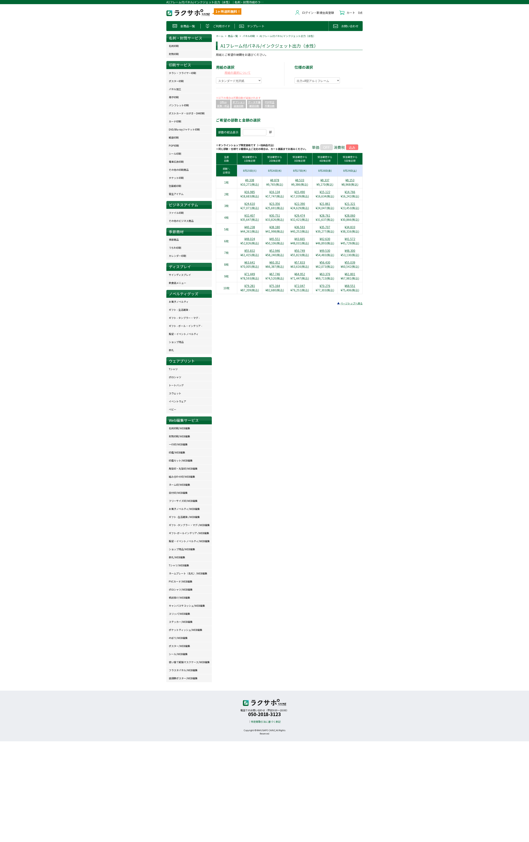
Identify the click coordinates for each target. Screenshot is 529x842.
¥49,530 (325, 251)
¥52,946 (274, 251)
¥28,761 (325, 215)
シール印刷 (175, 153)
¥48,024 (249, 239)
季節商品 (174, 239)
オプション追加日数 (238, 104)
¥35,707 (325, 227)
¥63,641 (249, 262)
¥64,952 (299, 274)
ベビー (172, 409)
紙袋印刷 (174, 137)
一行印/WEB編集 (178, 444)
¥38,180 (274, 227)
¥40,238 (249, 227)
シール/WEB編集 (178, 654)
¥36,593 (299, 227)
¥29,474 (299, 215)
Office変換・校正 (223, 104)
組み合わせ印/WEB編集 (182, 476)
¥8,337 (324, 180)
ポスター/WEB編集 (179, 646)
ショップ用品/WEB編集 (182, 549)
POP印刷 (174, 145)
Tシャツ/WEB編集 (179, 565)
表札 (171, 350)
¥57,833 (299, 262)
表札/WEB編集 (177, 557)
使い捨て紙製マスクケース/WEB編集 (189, 662)
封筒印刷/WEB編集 (179, 436)
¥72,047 (299, 286)
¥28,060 (350, 215)
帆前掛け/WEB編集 (179, 597)
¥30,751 (274, 215)
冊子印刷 (174, 97)
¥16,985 (249, 192)
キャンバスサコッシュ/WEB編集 (187, 605)
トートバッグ (176, 385)
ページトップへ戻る (351, 303)
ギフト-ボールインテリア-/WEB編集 (189, 533)
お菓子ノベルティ (178, 301)
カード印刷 (175, 121)
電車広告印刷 (176, 161)
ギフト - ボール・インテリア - (185, 326)
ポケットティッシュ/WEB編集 (185, 630)
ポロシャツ (175, 377)
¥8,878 (274, 180)
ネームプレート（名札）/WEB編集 (188, 573)
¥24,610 (249, 204)
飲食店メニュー (177, 283)
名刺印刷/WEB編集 (179, 428)
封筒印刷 (174, 54)
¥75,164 (274, 286)
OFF (326, 147)
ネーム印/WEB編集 (179, 484)
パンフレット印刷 (179, 105)
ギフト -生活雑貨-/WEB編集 (184, 517)
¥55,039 (350, 262)
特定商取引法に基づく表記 (266, 721)
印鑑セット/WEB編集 (181, 460)
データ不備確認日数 (254, 104)
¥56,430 (325, 262)
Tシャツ (173, 369)
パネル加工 (175, 89)
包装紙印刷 (175, 186)
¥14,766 (350, 192)
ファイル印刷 (176, 212)
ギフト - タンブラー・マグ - (184, 317)
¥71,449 (249, 274)
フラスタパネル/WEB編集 (183, 670)
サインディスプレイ (180, 274)
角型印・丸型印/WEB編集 (183, 468)
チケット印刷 (176, 177)
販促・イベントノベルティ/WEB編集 (189, 541)
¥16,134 (274, 192)
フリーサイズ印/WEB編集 (183, 500)
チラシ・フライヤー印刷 (182, 73)
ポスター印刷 (176, 81)
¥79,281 (249, 286)
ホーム (219, 36)
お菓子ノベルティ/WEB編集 (184, 509)
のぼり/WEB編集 (178, 638)
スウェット (175, 393)
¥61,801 (350, 274)
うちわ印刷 (175, 247)
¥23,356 (274, 204)
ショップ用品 (176, 342)
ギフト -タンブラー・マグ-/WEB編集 (189, 525)
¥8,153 (350, 180)
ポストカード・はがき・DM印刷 (187, 113)
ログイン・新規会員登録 (318, 13)
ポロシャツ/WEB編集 (181, 589)
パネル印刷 (249, 36)
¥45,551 (274, 239)
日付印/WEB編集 (178, 492)
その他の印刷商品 (179, 169)
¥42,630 (325, 239)
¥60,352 (274, 262)
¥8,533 (299, 180)
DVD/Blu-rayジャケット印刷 (184, 129)
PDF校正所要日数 (270, 104)
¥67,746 (274, 274)
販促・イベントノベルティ (183, 334)
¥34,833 (350, 227)
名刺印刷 (174, 46)
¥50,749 (299, 251)
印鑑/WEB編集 (177, 452)
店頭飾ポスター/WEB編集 (183, 678)
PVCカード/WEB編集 (180, 581)
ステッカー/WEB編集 (181, 621)
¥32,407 (249, 215)
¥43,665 (299, 239)
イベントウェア (177, 401)
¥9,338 (249, 180)
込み (352, 147)
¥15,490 (299, 192)
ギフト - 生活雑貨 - (179, 309)
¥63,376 (325, 274)
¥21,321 (350, 204)
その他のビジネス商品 (181, 220)
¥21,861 (325, 204)
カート (351, 13)
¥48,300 (350, 251)
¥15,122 (325, 192)
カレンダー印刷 (177, 255)
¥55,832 (249, 251)
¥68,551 (350, 286)
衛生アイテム (176, 194)
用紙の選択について (238, 73)
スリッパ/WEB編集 (179, 613)
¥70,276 (325, 286)
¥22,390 (299, 204)
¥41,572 (350, 239)
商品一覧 (233, 36)
